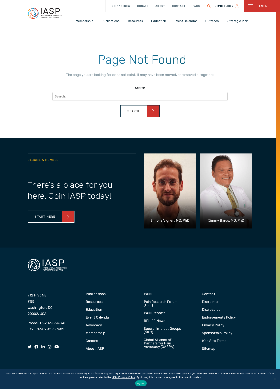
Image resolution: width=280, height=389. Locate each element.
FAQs (196, 6)
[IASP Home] (45, 13)
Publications (96, 294)
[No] (275, 379)
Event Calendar (98, 318)
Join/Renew (121, 6)
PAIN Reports (154, 313)
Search (140, 88)
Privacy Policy (213, 325)
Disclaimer (210, 302)
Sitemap (208, 349)
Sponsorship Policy (217, 333)
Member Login (223, 6)
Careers (92, 341)
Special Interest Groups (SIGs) (162, 330)
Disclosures (211, 310)
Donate (143, 6)
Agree (141, 383)
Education (94, 310)
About (160, 6)
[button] (140, 111)
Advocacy (94, 325)
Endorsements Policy (219, 318)
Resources (94, 302)
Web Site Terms (214, 341)
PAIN (148, 294)
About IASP (95, 349)
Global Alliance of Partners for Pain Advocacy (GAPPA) (159, 343)
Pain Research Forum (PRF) (161, 303)
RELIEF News (154, 321)
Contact (179, 6)
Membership (95, 333)
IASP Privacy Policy (123, 377)
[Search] (209, 6)
